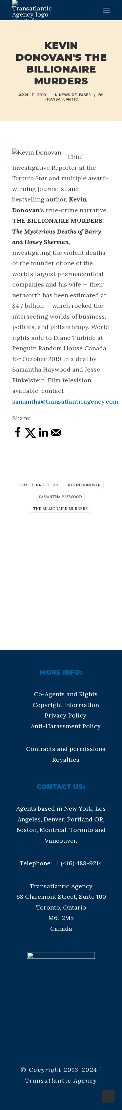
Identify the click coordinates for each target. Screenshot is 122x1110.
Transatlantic (61, 99)
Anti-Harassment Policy (66, 726)
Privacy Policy (65, 715)
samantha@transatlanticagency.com (65, 401)
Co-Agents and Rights (66, 694)
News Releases (75, 95)
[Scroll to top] (108, 1096)
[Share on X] (30, 436)
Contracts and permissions (65, 749)
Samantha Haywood (60, 496)
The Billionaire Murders (60, 508)
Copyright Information (66, 705)
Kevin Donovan (84, 485)
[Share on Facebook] (17, 436)
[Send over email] (55, 436)
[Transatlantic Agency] (32, 10)
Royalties (65, 759)
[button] (106, 10)
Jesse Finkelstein (39, 485)
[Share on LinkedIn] (43, 436)
